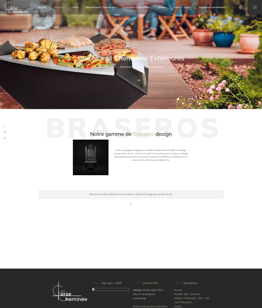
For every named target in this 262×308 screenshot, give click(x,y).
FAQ (207, 298)
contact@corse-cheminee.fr (153, 306)
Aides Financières (182, 302)
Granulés (110, 67)
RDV (201, 298)
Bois (186, 294)
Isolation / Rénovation (185, 298)
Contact (178, 306)
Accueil (177, 290)
